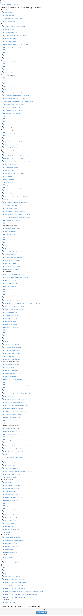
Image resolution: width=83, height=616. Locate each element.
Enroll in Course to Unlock (41, 612)
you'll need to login (46, 610)
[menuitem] (0, 2)
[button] (0, 1)
